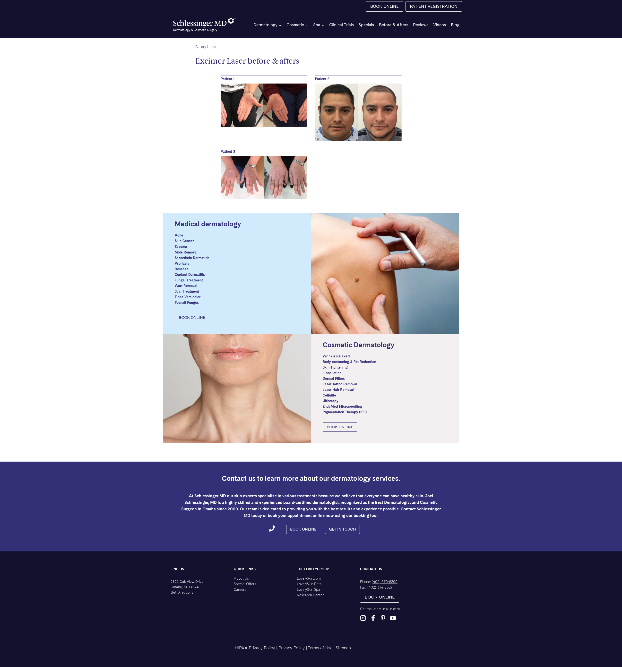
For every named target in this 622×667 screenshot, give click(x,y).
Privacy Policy (291, 647)
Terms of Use (320, 647)
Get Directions (182, 592)
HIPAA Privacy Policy (255, 647)
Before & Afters (393, 24)
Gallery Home (205, 47)
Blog (455, 24)
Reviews (420, 24)
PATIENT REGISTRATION (434, 6)
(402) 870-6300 (384, 582)
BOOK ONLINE (384, 6)
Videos (439, 24)
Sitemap (343, 647)
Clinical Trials (341, 24)
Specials (366, 24)
